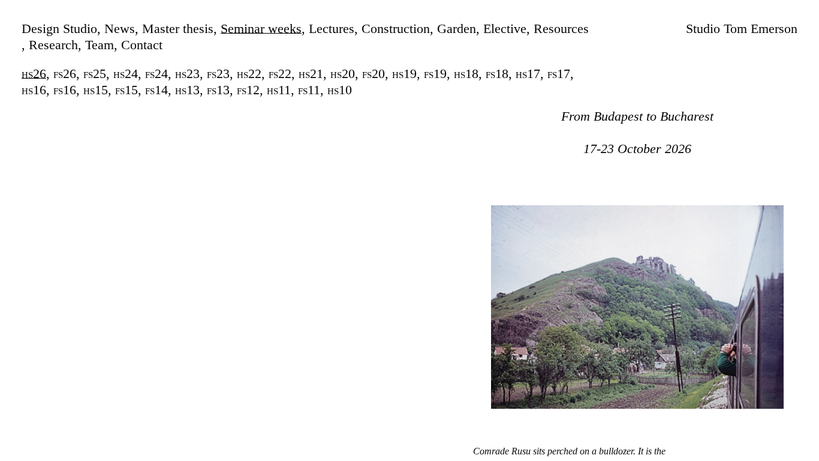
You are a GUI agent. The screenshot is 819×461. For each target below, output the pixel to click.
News (119, 28)
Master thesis (177, 28)
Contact (141, 44)
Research (53, 44)
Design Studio (59, 28)
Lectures (331, 28)
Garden (456, 28)
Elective (504, 28)
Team (99, 44)
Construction (396, 28)
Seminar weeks (261, 28)
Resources (561, 28)
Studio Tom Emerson (741, 28)
